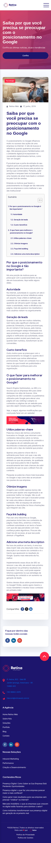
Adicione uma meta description (27, 254)
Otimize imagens (21, 243)
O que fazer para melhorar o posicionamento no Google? (21, 231)
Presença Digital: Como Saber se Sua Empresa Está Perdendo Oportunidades (25, 784)
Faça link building (21, 249)
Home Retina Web (10, 714)
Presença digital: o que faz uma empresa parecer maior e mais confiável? (24, 791)
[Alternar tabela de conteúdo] (39, 200)
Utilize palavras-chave (23, 238)
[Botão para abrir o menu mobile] (46, 5)
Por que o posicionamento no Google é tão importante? (25, 207)
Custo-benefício (20, 225)
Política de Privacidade (25, 835)
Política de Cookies (25, 838)
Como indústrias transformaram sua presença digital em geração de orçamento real (25, 811)
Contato (6, 736)
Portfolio (6, 727)
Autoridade (17, 214)
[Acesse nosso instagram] (19, 640)
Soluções (6, 723)
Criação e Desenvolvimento (14, 767)
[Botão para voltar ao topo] (44, 656)
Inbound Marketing (11, 759)
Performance (8, 763)
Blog (4, 731)
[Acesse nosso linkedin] (13, 640)
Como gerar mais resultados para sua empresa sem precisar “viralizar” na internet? (25, 798)
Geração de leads (21, 220)
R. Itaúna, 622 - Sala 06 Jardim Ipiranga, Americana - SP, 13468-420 (20, 682)
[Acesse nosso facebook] (7, 640)
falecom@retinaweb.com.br (18, 698)
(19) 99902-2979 (14, 692)
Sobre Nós (7, 719)
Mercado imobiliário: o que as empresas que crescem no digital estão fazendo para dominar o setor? (25, 805)
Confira (25, 55)
